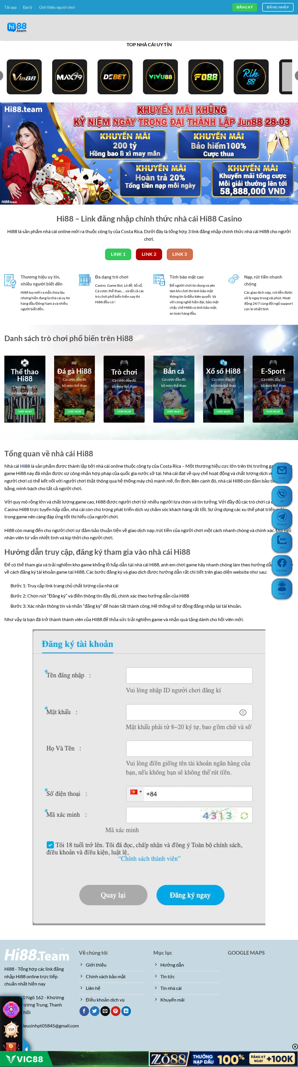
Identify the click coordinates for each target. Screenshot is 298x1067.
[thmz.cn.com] (33, 28)
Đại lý (27, 7)
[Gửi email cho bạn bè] (105, 1011)
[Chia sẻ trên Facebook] (84, 1011)
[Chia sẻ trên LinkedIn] (126, 1011)
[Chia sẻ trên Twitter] (95, 1011)
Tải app (10, 7)
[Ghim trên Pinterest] (115, 1011)
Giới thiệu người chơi (57, 7)
